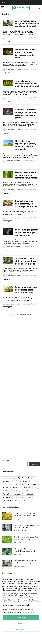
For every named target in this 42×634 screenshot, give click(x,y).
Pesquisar (5, 461)
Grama (15, 484)
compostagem (28, 478)
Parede (6, 491)
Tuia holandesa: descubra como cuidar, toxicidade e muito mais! (27, 84)
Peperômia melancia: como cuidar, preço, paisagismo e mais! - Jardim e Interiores (20, 594)
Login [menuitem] (3, 2)
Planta (26, 491)
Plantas (18, 494)
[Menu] (2, 8)
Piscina (16, 491)
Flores (26, 481)
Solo (28, 497)
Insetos (35, 484)
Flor (18, 481)
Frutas (6, 484)
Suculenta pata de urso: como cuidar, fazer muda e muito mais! (26, 290)
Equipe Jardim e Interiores (13, 38)
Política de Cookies (28, 612)
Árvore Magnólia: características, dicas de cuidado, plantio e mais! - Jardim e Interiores (20, 587)
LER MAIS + (7, 41)
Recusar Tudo (21, 629)
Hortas (25, 484)
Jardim (7, 487)
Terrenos (7, 500)
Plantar (7, 494)
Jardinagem (17, 519)
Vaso (17, 500)
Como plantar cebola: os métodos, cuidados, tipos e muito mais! (21, 582)
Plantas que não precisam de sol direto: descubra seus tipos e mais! (20, 596)
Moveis (27, 487)
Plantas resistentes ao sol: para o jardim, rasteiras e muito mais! (26, 175)
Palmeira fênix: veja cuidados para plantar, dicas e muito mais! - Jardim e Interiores (19, 601)
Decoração (8, 481)
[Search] (38, 8)
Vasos (25, 500)
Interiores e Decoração (20, 531)
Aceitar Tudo (21, 618)
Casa (16, 478)
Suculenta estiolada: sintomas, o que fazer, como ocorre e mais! (25, 261)
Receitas (7, 497)
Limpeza (17, 487)
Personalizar (21, 623)
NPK (36, 487)
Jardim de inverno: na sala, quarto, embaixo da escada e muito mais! (27, 24)
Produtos (30, 494)
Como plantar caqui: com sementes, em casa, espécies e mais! (26, 204)
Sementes (18, 497)
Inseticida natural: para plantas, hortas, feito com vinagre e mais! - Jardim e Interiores (19, 580)
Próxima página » (26, 315)
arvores (6, 478)
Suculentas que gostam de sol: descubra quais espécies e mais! (26, 232)
